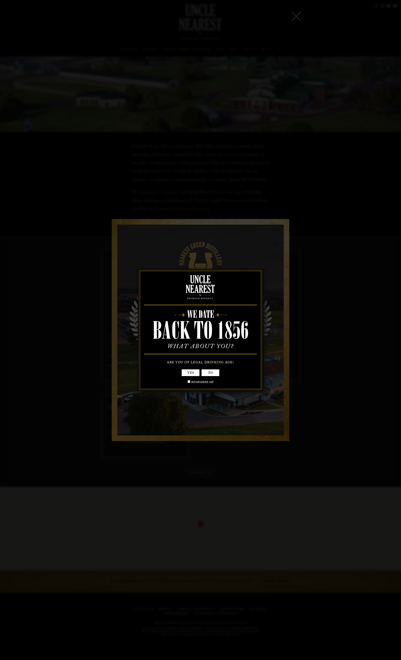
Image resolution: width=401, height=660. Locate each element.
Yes (190, 373)
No (210, 373)
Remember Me (202, 383)
